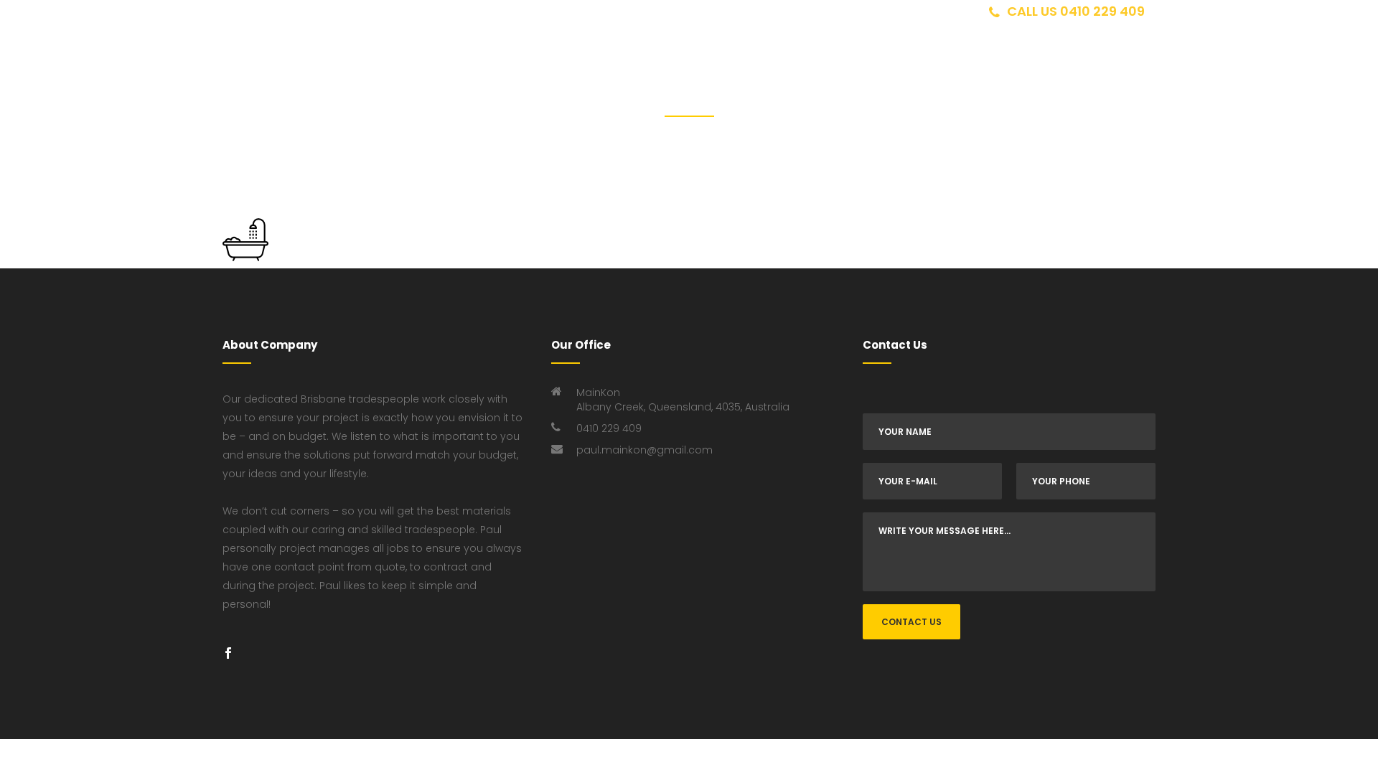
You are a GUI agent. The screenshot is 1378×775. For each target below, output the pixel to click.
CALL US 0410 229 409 (1076, 11)
